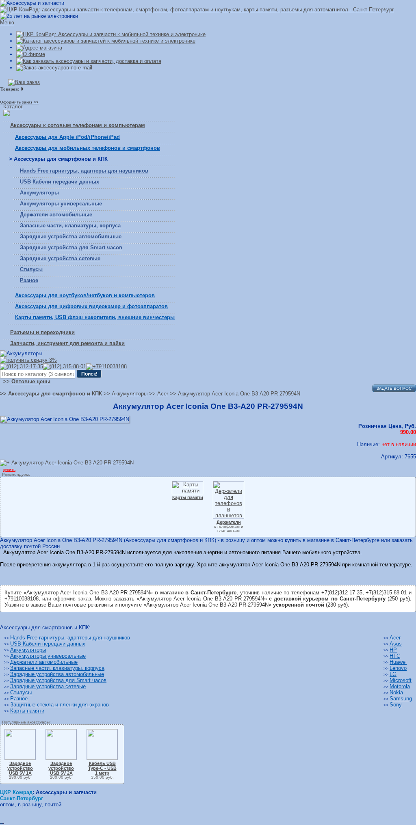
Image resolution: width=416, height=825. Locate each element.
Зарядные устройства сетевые (60, 258)
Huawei (398, 662)
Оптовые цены (30, 381)
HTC (395, 656)
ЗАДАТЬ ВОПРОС (394, 388)
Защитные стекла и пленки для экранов (59, 705)
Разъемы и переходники (42, 332)
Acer (395, 638)
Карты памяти (27, 711)
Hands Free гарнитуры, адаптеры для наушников (84, 171)
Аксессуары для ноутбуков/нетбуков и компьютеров (85, 295)
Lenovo (398, 668)
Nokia (396, 692)
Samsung (401, 698)
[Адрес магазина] (39, 47)
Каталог (13, 107)
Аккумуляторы (39, 193)
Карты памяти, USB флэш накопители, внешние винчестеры (95, 317)
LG (393, 674)
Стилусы (31, 269)
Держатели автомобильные (56, 215)
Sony (396, 705)
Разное (29, 280)
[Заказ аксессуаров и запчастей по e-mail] (54, 68)
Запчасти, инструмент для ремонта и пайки (67, 343)
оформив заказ (72, 599)
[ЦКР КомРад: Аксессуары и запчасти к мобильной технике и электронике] (197, 9)
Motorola (400, 686)
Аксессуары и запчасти (66, 792)
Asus (396, 644)
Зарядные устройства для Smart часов (71, 247)
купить (9, 469)
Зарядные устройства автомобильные (70, 236)
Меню (7, 22)
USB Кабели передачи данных (59, 182)
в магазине (169, 593)
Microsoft (401, 680)
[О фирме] (30, 54)
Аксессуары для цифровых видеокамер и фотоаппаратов (91, 306)
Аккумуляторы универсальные (61, 204)
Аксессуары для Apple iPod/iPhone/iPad (67, 137)
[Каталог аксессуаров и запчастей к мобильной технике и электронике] (105, 41)
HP (393, 650)
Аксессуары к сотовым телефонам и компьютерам (77, 125)
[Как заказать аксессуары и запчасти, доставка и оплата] (88, 61)
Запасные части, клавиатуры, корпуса (70, 225)
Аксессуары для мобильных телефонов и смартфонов (87, 148)
